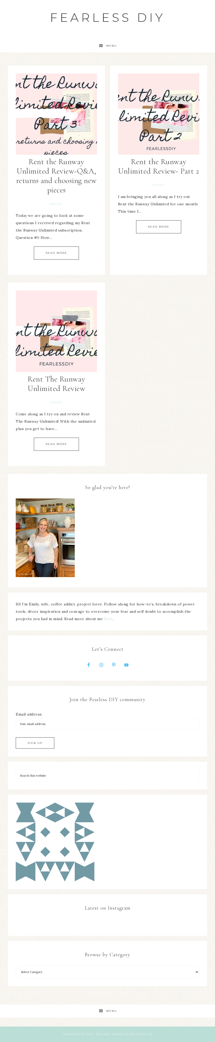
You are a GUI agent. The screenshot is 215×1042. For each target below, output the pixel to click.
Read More (56, 253)
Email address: (29, 714)
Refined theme (109, 1034)
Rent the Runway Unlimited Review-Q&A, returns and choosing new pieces (56, 176)
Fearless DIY (107, 17)
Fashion (56, 204)
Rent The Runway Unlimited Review (56, 383)
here (108, 618)
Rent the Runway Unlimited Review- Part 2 (158, 166)
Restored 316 (141, 1034)
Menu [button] (111, 45)
